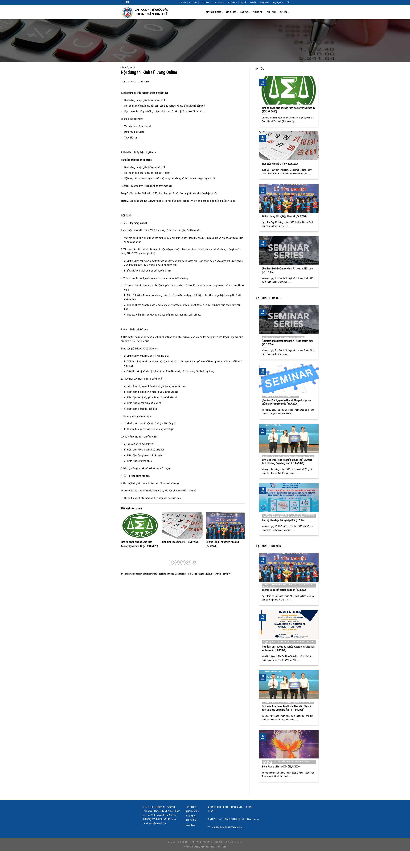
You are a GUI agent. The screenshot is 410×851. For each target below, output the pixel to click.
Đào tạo (244, 12)
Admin (146, 82)
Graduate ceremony (149, 574)
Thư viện (231, 2)
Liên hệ (253, 2)
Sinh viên (271, 12)
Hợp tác (244, 2)
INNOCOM (221, 846)
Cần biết (124, 68)
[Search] (288, 2)
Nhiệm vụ (218, 2)
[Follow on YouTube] (127, 2)
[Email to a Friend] (183, 562)
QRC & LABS (231, 12)
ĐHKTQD (182, 2)
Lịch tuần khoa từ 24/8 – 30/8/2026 (180, 541)
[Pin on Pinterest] (188, 562)
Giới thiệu (193, 2)
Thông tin (257, 12)
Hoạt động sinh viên (166, 574)
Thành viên (205, 2)
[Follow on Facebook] (123, 2)
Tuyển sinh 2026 (213, 12)
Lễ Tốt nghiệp (180, 574)
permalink (227, 574)
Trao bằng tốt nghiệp (201, 574)
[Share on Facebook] (171, 562)
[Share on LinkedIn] (194, 562)
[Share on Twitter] (177, 562)
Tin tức (133, 68)
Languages (276, 2)
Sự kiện (283, 12)
